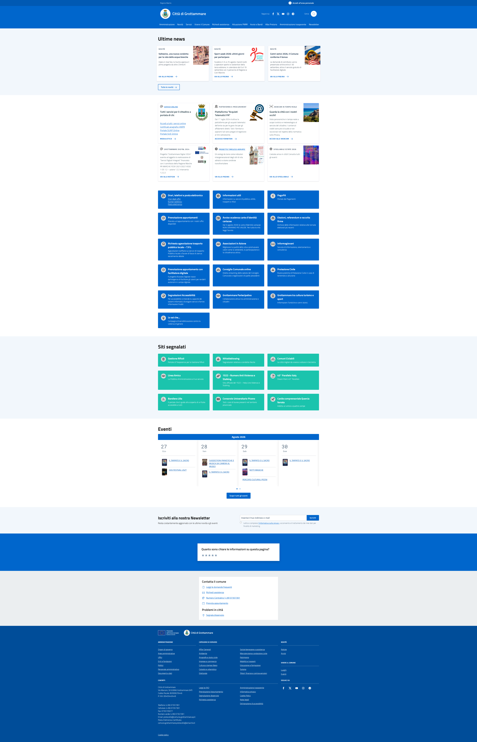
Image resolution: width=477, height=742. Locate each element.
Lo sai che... (174, 317)
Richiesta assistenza (207, 699)
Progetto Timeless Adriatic (232, 149)
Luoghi (283, 670)
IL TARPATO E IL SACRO (179, 460)
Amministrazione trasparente (293, 24)
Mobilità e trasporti (248, 661)
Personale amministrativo (168, 669)
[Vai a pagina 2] (239, 488)
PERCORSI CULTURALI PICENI (254, 479)
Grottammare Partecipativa (237, 295)
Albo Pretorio (271, 24)
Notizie (284, 649)
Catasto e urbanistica (207, 669)
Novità (180, 24)
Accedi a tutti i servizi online (173, 123)
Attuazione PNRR (240, 24)
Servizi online (171, 106)
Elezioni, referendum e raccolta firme (293, 219)
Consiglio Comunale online (237, 269)
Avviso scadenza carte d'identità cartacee (240, 219)
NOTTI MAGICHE (256, 469)
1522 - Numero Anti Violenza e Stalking (239, 377)
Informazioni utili (232, 195)
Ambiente (203, 653)
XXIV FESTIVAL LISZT (178, 469)
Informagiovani (285, 243)
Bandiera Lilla (175, 398)
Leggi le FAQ (204, 687)
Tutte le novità (167, 87)
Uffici (160, 657)
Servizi (189, 24)
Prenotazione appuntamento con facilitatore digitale (185, 271)
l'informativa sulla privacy (268, 523)
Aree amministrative (166, 653)
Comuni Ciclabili (285, 358)
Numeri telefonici (175, 201)
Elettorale (203, 673)
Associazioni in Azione (234, 243)
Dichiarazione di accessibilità (251, 703)
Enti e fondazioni (165, 661)
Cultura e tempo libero (208, 665)
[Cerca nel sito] (314, 14)
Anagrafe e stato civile (208, 657)
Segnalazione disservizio (209, 695)
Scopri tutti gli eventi (239, 495)
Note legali (244, 699)
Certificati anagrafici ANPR (172, 127)
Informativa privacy (248, 691)
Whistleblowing (231, 358)
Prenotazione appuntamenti (183, 217)
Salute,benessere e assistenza (252, 649)
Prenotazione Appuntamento (211, 691)
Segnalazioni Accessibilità (181, 295)
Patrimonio (244, 657)
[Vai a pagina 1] (237, 488)
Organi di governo (165, 649)
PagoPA (281, 195)
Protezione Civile (286, 269)
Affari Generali (205, 649)
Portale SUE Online (169, 134)
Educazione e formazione (250, 665)
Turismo (243, 669)
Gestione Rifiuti (176, 358)
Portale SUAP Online (169, 130)
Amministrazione (167, 24)
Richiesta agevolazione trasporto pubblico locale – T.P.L (185, 245)
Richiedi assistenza (220, 24)
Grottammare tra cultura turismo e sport (295, 297)
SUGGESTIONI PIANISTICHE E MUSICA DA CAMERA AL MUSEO (221, 463)
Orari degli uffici (174, 199)
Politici (160, 665)
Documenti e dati (165, 673)
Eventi (283, 674)
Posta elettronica (175, 204)
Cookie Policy (245, 695)
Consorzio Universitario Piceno (239, 398)
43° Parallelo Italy (287, 375)
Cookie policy (163, 734)
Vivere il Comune (202, 24)
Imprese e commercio (208, 661)
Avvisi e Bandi (256, 24)
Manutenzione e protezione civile (253, 653)
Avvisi (283, 653)
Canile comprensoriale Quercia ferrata (293, 400)
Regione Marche (165, 3)
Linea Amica (174, 375)
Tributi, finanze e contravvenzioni (253, 673)
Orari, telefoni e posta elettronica (185, 195)
